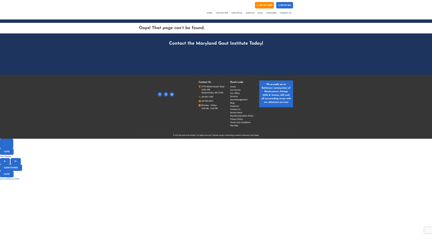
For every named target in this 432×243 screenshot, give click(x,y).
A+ (16, 161)
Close (7, 151)
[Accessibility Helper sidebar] (6, 143)
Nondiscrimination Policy (241, 116)
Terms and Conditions (240, 122)
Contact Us (285, 13)
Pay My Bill (285, 5)
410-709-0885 (265, 5)
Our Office (236, 13)
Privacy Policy (236, 119)
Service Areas (236, 112)
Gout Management (239, 99)
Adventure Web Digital (251, 135)
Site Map (234, 125)
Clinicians (271, 13)
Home (209, 13)
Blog (260, 13)
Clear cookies (11, 167)
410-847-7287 (207, 97)
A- (5, 161)
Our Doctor (222, 13)
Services (250, 13)
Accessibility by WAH (9, 179)
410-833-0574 (207, 101)
